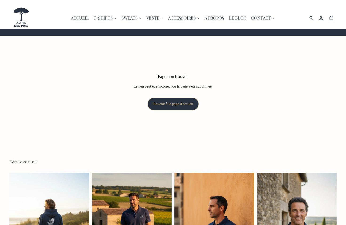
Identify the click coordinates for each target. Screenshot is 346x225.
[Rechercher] (311, 18)
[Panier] (331, 18)
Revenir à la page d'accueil (173, 104)
